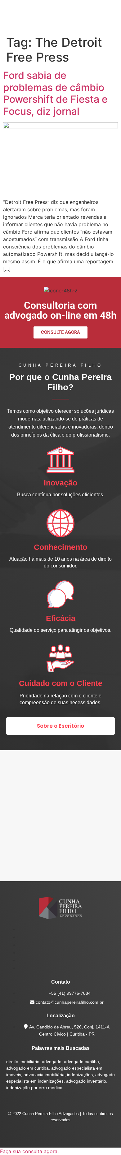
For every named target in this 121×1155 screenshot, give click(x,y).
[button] (29, 1151)
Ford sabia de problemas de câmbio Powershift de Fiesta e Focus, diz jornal (55, 93)
